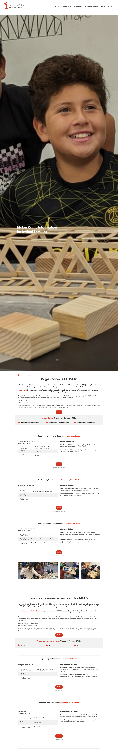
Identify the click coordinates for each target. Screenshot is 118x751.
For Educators (78, 6)
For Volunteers (67, 6)
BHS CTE (92, 630)
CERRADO (59, 634)
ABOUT (103, 6)
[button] (27, 375)
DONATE (57, 6)
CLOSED (59, 412)
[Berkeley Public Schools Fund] (14, 6)
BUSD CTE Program (66, 407)
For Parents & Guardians (91, 6)
